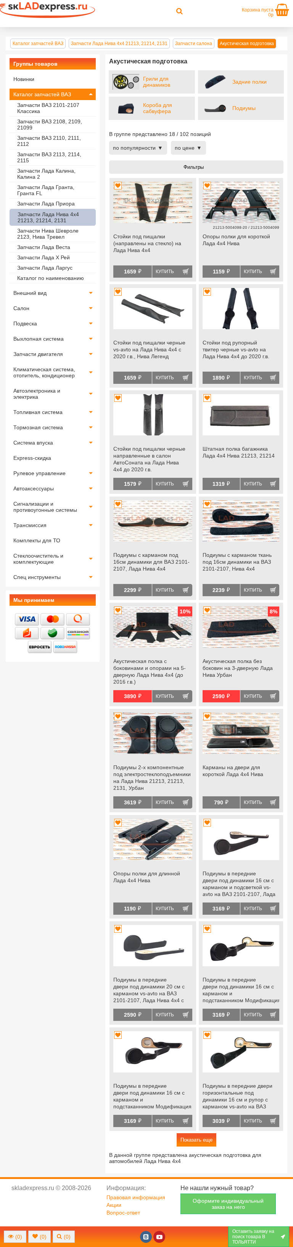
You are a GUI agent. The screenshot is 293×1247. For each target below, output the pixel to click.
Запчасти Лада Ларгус (44, 268)
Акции (113, 1205)
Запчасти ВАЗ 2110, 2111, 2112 (49, 141)
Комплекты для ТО (36, 540)
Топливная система (38, 412)
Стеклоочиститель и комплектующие (38, 559)
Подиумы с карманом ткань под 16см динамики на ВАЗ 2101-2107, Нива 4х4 (237, 562)
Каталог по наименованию (50, 278)
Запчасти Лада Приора (46, 204)
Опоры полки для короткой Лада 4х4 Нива (236, 239)
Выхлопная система (38, 339)
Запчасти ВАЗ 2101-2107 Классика (48, 108)
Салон (21, 308)
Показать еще (196, 1140)
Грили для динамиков (156, 82)
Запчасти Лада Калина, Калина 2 (46, 174)
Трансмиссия (30, 525)
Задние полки (249, 82)
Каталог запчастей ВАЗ (42, 94)
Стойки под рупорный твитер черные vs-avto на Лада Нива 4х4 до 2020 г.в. (236, 349)
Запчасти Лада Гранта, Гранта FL (45, 190)
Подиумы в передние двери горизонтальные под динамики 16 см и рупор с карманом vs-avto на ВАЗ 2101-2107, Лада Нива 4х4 (237, 1097)
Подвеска (25, 323)
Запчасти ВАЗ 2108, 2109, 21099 (49, 124)
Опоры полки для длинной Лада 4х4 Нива (146, 876)
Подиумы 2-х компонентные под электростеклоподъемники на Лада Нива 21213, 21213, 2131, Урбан (152, 777)
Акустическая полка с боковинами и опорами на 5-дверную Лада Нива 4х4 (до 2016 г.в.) (149, 671)
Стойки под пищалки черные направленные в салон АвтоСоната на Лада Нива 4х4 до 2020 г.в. (149, 459)
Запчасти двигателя (38, 354)
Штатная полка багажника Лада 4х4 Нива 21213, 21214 (239, 452)
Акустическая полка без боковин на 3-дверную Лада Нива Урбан (238, 668)
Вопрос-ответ (123, 1213)
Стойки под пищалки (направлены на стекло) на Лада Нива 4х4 (147, 243)
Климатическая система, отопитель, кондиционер (44, 372)
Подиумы (244, 108)
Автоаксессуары (33, 488)
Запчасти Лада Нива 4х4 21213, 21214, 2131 (48, 217)
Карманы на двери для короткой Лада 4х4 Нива (233, 770)
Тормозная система (38, 427)
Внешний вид (30, 293)
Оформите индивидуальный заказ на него (228, 1204)
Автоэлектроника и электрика (36, 394)
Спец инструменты (37, 577)
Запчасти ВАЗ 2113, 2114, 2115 (49, 157)
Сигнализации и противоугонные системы (45, 507)
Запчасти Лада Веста (43, 247)
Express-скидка (32, 458)
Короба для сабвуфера (157, 108)
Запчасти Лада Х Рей (43, 257)
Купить (165, 271)
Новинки (23, 79)
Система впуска (33, 443)
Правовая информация (135, 1197)
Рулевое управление (39, 473)
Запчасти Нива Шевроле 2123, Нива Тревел (48, 234)
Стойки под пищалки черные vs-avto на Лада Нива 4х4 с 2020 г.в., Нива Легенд (149, 349)
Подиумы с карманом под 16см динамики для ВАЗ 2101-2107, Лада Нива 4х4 (151, 562)
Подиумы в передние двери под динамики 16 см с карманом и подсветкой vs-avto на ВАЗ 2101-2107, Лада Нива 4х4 (239, 884)
